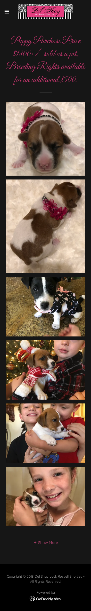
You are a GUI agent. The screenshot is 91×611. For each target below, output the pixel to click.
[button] (8, 11)
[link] (45, 11)
